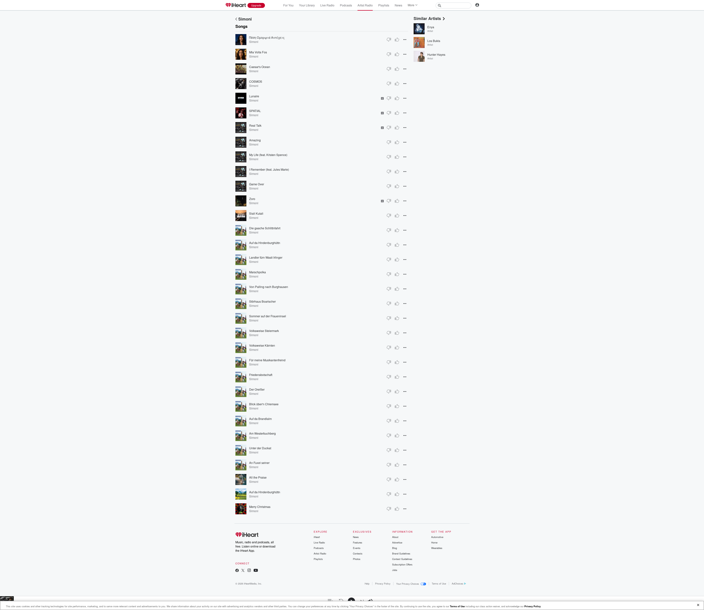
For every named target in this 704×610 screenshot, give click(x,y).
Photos (356, 559)
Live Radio (327, 5)
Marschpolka (257, 272)
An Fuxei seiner (259, 463)
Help (367, 583)
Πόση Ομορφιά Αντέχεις (267, 37)
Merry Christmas (259, 507)
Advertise (397, 542)
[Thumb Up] (397, 39)
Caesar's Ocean (259, 67)
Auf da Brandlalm (260, 419)
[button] (405, 39)
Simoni (245, 19)
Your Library (307, 5)
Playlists (383, 5)
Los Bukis (433, 41)
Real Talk (255, 125)
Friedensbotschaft (260, 375)
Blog (394, 548)
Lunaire (254, 96)
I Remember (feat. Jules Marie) (269, 169)
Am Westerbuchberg (262, 433)
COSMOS (255, 81)
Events (356, 548)
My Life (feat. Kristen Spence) (268, 155)
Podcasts (346, 5)
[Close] (698, 605)
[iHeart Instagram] (249, 571)
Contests (357, 553)
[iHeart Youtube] (256, 571)
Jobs (394, 570)
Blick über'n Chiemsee (263, 404)
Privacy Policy (382, 583)
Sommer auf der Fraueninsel (267, 316)
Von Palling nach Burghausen (268, 287)
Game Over (256, 184)
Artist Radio (365, 5)
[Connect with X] (242, 571)
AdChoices (457, 583)
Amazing (255, 140)
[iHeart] (236, 5)
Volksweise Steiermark (264, 331)
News (398, 5)
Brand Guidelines (401, 553)
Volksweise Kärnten (262, 345)
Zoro (252, 199)
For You (288, 5)
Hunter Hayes (436, 54)
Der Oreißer (257, 389)
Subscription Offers (402, 564)
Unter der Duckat (260, 448)
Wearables (436, 548)
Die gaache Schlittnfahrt (264, 228)
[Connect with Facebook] (237, 571)
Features (357, 542)
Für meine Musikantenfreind (267, 360)
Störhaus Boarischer (262, 301)
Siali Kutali (256, 213)
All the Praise (258, 477)
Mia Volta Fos (258, 52)
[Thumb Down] (389, 39)
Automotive (437, 537)
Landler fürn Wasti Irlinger (265, 257)
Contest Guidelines (402, 559)
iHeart (317, 537)
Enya (430, 27)
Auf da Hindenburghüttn (264, 243)
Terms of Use (439, 583)
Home (434, 542)
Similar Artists (427, 18)
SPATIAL (255, 111)
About (395, 537)
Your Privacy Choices (407, 583)
